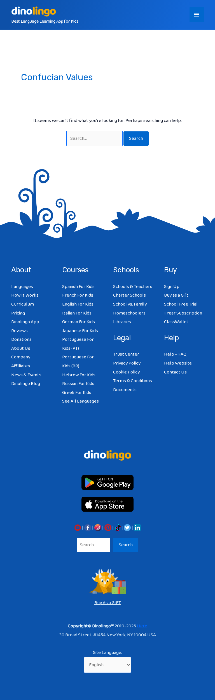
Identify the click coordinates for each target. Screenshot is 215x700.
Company (20, 357)
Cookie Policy (126, 372)
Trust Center (126, 354)
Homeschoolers (129, 313)
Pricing (18, 313)
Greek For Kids (76, 392)
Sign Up (171, 286)
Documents (125, 390)
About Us (20, 348)
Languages (22, 286)
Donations (21, 339)
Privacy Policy (127, 363)
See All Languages (80, 401)
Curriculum (22, 304)
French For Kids (77, 295)
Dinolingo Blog (25, 383)
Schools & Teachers (132, 286)
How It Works (25, 295)
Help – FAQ (175, 354)
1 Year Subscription (183, 313)
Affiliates (20, 366)
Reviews (19, 331)
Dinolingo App (25, 322)
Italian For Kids (77, 313)
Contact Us (175, 372)
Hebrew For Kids (78, 375)
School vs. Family (130, 304)
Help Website (178, 363)
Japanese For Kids (80, 331)
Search (126, 545)
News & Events (26, 375)
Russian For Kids (78, 383)
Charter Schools (129, 295)
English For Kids (78, 304)
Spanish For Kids (78, 286)
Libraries (122, 322)
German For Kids (78, 322)
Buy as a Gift (176, 295)
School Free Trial (181, 304)
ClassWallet (176, 322)
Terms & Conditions (132, 381)
